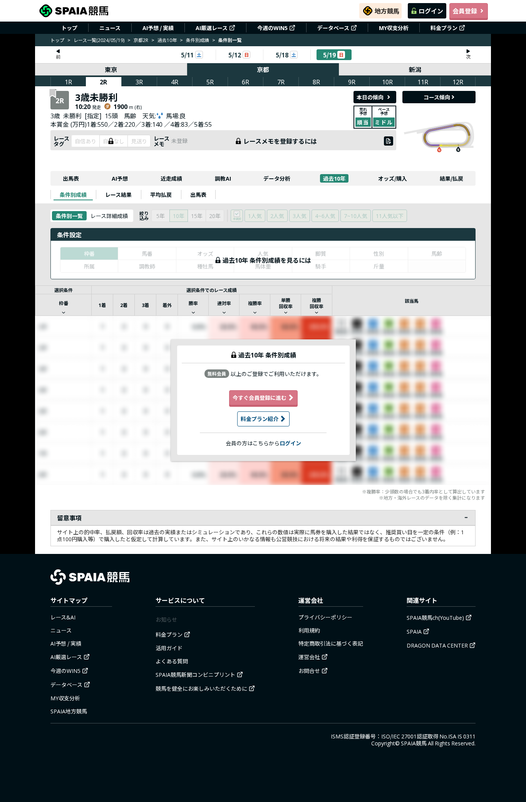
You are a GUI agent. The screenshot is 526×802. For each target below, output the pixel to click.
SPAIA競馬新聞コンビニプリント (195, 674)
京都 (263, 69)
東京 (111, 69)
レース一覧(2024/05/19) (99, 40)
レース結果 (118, 194)
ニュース (110, 28)
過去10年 (167, 40)
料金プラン (444, 28)
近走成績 (171, 178)
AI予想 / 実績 (158, 28)
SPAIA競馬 (414, 743)
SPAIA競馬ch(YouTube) (435, 617)
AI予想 (120, 178)
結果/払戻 (451, 178)
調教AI (223, 178)
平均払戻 (161, 194)
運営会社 (309, 657)
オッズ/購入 (392, 178)
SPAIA (414, 631)
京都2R (141, 40)
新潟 (415, 69)
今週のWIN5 (272, 28)
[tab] (73, 194)
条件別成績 (197, 40)
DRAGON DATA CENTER (437, 645)
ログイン (431, 10)
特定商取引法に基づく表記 (330, 643)
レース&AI (62, 617)
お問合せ (309, 671)
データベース (333, 28)
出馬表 (71, 178)
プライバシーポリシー (325, 617)
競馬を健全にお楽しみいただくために (201, 688)
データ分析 (276, 178)
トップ (69, 28)
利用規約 (309, 630)
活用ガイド (169, 648)
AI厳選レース (212, 28)
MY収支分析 (394, 28)
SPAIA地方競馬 (68, 711)
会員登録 (464, 10)
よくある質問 (172, 661)
